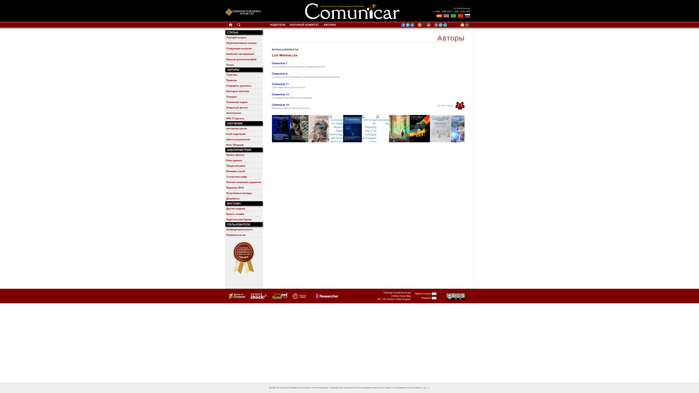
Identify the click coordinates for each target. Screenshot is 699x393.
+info (424, 387)
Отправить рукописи (238, 85)
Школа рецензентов (238, 139)
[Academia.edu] (436, 24)
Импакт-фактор (235, 154)
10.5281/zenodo (461, 8)
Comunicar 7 (279, 63)
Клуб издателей (235, 133)
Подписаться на (235, 234)
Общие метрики (235, 165)
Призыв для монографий (241, 59)
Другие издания (235, 208)
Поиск (230, 64)
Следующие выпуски (239, 48)
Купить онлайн (235, 214)
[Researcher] (325, 295)
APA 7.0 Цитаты (235, 118)
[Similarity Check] (257, 295)
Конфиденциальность (239, 229)
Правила (231, 80)
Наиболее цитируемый (240, 53)
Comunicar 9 (279, 73)
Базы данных (234, 160)
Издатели (277, 24)
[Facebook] (403, 24)
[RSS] (457, 24)
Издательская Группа (239, 219)
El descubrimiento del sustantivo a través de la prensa (298, 66)
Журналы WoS (235, 187)
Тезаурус (231, 96)
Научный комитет (304, 24)
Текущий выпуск (236, 37)
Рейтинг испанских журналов (243, 182)
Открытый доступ (237, 107)
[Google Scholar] (420, 24)
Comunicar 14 (280, 104)
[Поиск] (239, 25)
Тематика (231, 74)
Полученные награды (239, 193)
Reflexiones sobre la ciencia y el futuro (291, 108)
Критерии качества (237, 91)
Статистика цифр (236, 176)
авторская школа (236, 128)
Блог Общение (235, 144)
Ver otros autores (446, 105)
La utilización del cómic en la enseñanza (292, 97)
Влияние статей (235, 171)
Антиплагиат (233, 113)
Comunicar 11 (280, 84)
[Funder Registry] (278, 295)
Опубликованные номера (241, 42)
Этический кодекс (237, 102)
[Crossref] (235, 295)
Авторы (330, 24)
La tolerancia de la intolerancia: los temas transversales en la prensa (306, 76)
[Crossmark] (298, 295)
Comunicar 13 (280, 94)
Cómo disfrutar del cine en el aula (288, 87)
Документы (233, 198)
